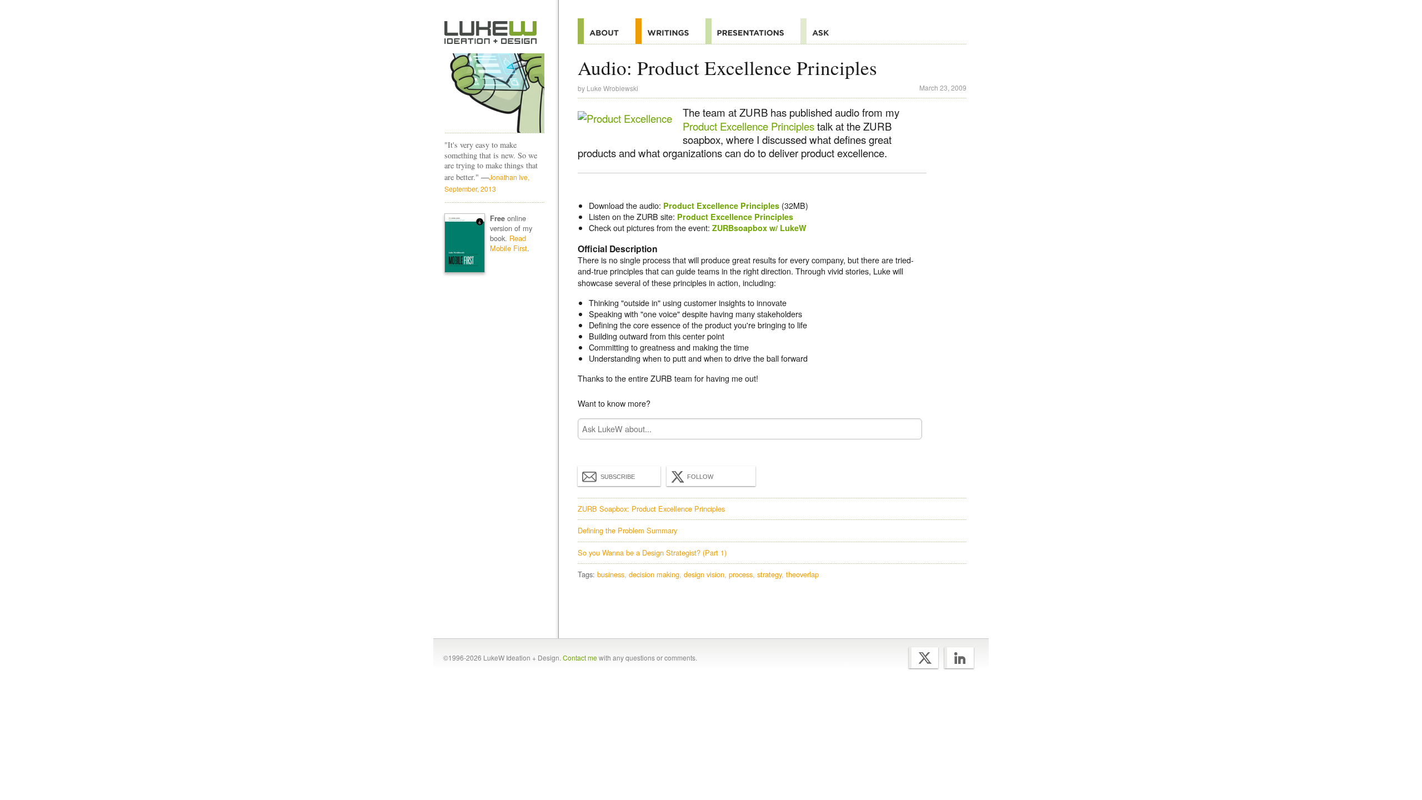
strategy (769, 574)
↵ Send (906, 429)
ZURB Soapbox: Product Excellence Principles (651, 508)
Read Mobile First (508, 243)
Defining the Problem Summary (627, 530)
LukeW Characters (494, 93)
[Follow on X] (923, 657)
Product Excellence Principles (748, 126)
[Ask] (822, 31)
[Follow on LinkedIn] (959, 657)
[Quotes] (670, 31)
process (741, 574)
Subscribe (617, 476)
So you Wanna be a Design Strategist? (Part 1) (652, 552)
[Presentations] (752, 31)
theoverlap (802, 574)
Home (490, 32)
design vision (704, 574)
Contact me (580, 657)
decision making (654, 574)
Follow (700, 476)
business (610, 574)
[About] (606, 31)
